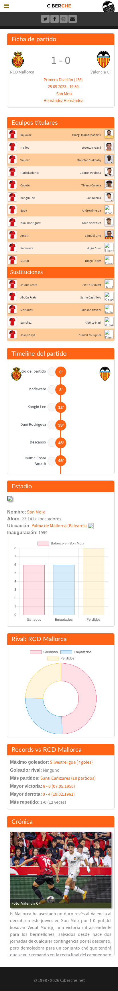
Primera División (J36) (63, 79)
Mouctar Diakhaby (89, 160)
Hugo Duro (94, 248)
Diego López (93, 261)
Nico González (91, 223)
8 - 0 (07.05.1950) (59, 786)
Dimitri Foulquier (89, 335)
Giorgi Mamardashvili (86, 135)
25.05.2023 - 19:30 (63, 86)
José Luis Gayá (91, 148)
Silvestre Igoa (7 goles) (71, 762)
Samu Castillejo (90, 297)
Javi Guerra (93, 198)
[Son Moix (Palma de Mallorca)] (9, 498)
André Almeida (91, 210)
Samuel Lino (93, 236)
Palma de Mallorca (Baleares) (59, 525)
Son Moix (64, 93)
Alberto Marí (93, 323)
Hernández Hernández (63, 100)
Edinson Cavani (90, 310)
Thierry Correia (91, 185)
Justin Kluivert (91, 285)
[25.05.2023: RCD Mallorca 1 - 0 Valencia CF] (60, 870)
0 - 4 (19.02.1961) (59, 794)
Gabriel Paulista (90, 173)
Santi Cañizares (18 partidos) (68, 778)
